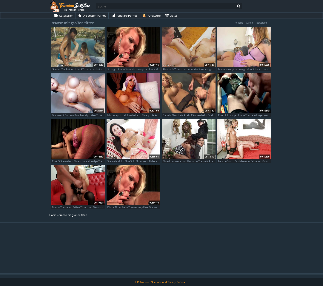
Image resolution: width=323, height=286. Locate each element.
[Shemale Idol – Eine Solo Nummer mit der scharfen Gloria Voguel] (133, 139)
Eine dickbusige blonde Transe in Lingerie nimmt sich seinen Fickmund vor (261, 115)
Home (52, 215)
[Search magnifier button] (239, 6)
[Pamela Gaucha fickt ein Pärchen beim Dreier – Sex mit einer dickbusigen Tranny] (189, 93)
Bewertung (261, 22)
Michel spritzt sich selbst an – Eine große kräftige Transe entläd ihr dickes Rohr (152, 115)
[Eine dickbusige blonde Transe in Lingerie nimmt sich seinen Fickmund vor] (244, 93)
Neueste (239, 22)
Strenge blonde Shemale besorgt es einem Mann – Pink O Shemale (145, 69)
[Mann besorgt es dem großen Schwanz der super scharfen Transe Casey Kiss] (244, 47)
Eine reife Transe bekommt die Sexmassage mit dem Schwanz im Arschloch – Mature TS (213, 69)
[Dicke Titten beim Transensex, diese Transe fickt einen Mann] (133, 185)
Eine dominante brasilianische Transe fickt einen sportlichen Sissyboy (203, 161)
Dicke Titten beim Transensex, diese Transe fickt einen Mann (141, 207)
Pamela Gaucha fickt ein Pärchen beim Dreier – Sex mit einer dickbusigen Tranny (209, 115)
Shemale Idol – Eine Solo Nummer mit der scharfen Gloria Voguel (144, 161)
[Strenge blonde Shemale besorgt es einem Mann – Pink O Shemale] (133, 47)
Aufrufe (249, 22)
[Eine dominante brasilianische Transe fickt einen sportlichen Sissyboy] (189, 139)
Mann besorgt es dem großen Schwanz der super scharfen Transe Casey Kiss (262, 69)
